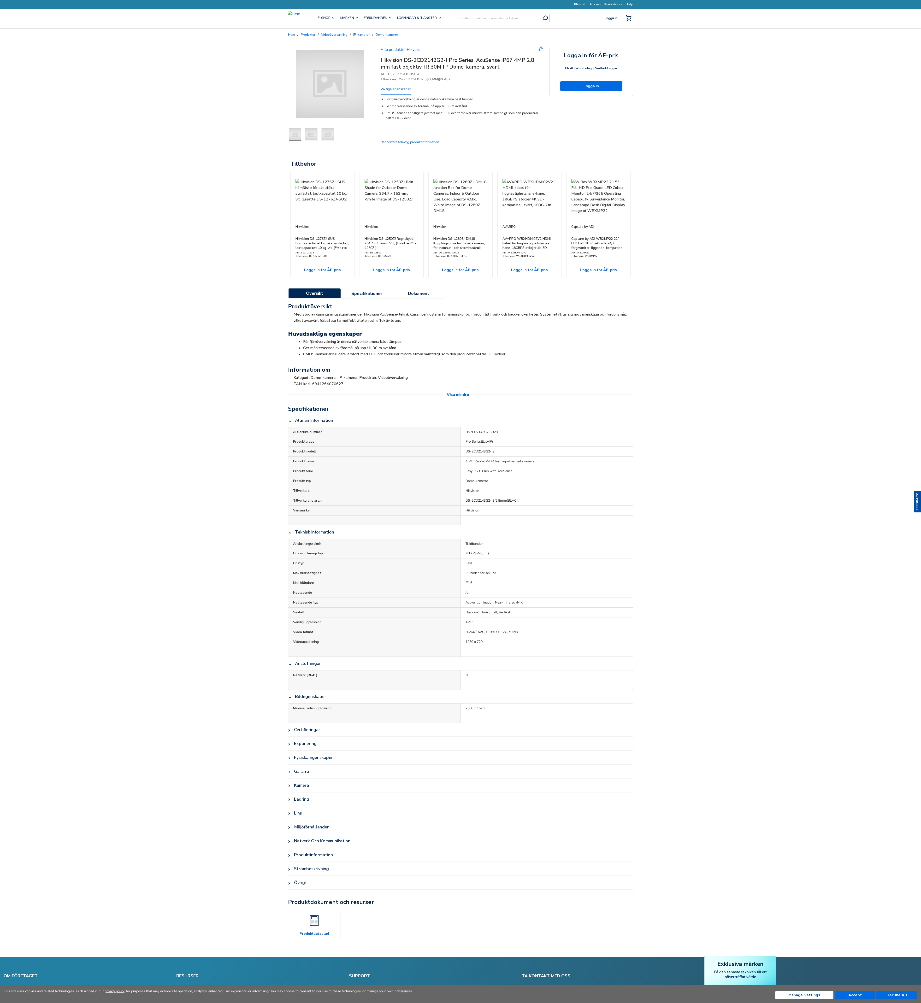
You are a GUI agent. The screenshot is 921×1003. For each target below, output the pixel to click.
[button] (917, 501)
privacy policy (114, 991)
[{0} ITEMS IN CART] (629, 18)
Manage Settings (804, 995)
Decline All (896, 995)
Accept (855, 995)
